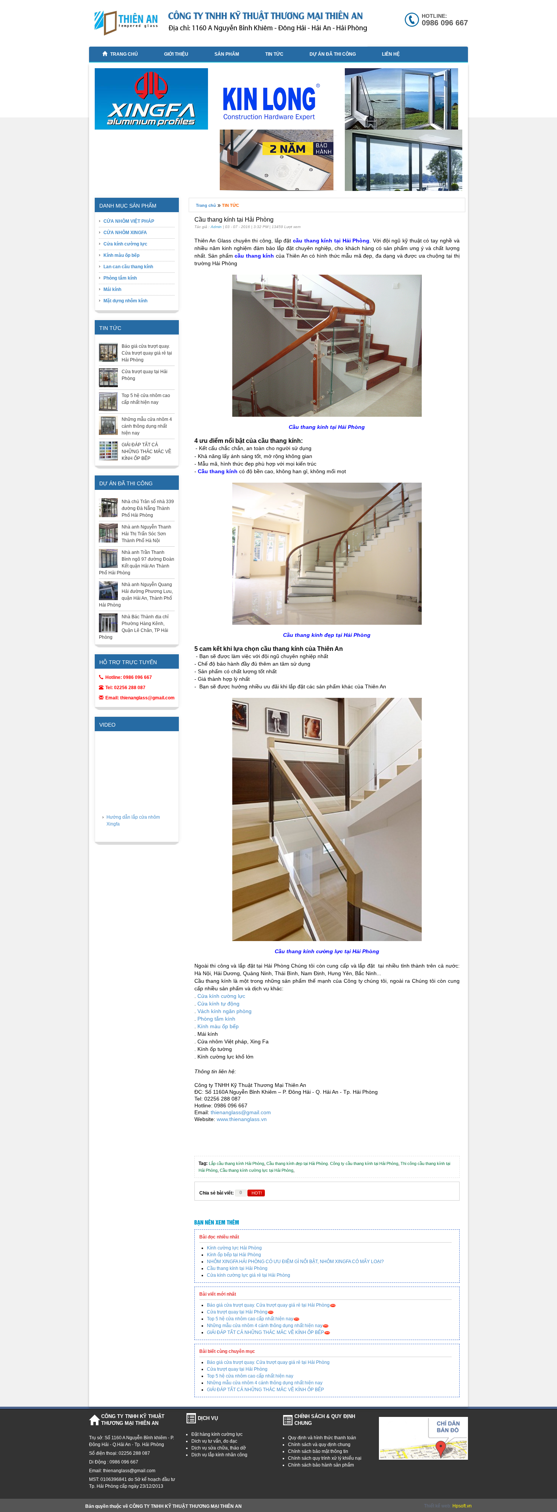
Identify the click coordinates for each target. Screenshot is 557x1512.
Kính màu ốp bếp (121, 255)
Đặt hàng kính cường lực (217, 1434)
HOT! (257, 1193)
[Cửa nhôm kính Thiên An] (404, 103)
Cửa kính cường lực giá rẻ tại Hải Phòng (248, 1275)
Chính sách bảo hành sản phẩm (321, 1465)
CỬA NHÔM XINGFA (125, 232)
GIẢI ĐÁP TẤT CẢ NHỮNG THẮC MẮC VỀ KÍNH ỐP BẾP (146, 451)
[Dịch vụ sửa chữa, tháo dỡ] (279, 104)
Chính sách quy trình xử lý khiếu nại (324, 1458)
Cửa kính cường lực (125, 244)
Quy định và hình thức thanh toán (322, 1437)
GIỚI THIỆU (176, 54)
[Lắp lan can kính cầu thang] (404, 190)
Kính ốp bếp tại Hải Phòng (234, 1254)
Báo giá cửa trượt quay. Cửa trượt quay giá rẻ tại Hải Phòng (147, 353)
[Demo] (279, 162)
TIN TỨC (274, 54)
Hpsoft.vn (462, 1506)
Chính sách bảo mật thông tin (318, 1451)
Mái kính (112, 289)
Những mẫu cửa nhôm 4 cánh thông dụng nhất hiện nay (147, 426)
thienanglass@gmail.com (241, 1112)
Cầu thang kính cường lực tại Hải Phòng (256, 1170)
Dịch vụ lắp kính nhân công (219, 1454)
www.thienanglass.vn (242, 1119)
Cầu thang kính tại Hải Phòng (237, 1268)
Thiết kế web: (438, 1506)
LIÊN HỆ (391, 54)
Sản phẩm (226, 54)
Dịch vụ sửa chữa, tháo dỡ (218, 1448)
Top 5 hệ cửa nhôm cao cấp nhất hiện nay (250, 1318)
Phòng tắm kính (120, 278)
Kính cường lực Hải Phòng (234, 1248)
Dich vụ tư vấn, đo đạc (214, 1441)
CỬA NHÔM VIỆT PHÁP (128, 221)
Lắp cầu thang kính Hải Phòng (236, 1163)
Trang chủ (124, 54)
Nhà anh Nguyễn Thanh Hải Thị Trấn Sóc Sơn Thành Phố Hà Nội (146, 533)
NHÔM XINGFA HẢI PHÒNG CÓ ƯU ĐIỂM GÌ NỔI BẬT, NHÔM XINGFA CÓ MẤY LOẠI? (295, 1261)
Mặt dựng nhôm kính (125, 300)
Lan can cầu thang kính (128, 266)
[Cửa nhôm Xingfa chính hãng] (154, 102)
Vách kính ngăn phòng (224, 1011)
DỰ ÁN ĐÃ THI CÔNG (333, 54)
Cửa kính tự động (218, 1004)
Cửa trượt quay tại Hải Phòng (237, 1312)
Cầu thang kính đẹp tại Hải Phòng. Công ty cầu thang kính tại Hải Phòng (332, 1163)
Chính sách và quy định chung (319, 1444)
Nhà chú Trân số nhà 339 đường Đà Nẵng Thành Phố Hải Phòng (148, 508)
